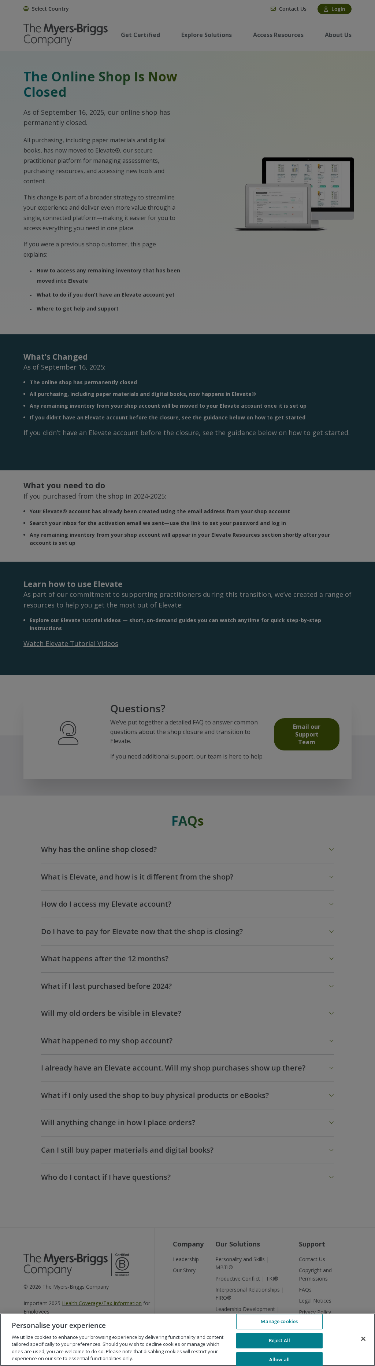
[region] (187, 1340)
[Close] (363, 1339)
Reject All (279, 1340)
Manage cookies (279, 1321)
